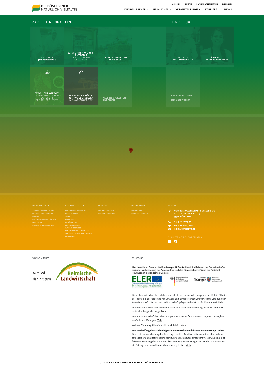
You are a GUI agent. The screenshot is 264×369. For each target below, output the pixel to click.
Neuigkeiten (137, 211)
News (228, 9)
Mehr (220, 302)
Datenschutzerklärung (207, 4)
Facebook (176, 4)
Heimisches (161, 9)
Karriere (211, 9)
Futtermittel (71, 214)
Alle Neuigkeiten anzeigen (114, 98)
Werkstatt (70, 237)
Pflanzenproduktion (75, 211)
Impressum (227, 4)
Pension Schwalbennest (77, 231)
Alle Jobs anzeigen (181, 95)
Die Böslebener (135, 9)
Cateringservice (73, 228)
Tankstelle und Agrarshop (78, 234)
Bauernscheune (73, 225)
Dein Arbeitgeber (180, 100)
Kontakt (188, 4)
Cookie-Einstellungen (43, 225)
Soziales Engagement (42, 214)
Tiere (67, 216)
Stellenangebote (106, 214)
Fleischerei (70, 219)
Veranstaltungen (188, 9)
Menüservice (71, 222)
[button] (131, 151)
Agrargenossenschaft (43, 211)
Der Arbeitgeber (106, 211)
